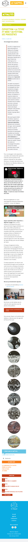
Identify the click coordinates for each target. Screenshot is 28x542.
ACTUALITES (5, 19)
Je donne (14, 520)
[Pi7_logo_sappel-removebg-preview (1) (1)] (14, 501)
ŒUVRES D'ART (6, 25)
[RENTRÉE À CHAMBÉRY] (14, 482)
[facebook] (13, 527)
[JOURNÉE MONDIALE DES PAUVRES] (14, 493)
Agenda (14, 516)
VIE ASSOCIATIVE (10, 21)
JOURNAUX (11, 19)
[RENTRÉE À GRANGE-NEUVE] (14, 488)
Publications (14, 518)
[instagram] (15, 527)
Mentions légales (14, 531)
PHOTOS (18, 19)
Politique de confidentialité (14, 534)
